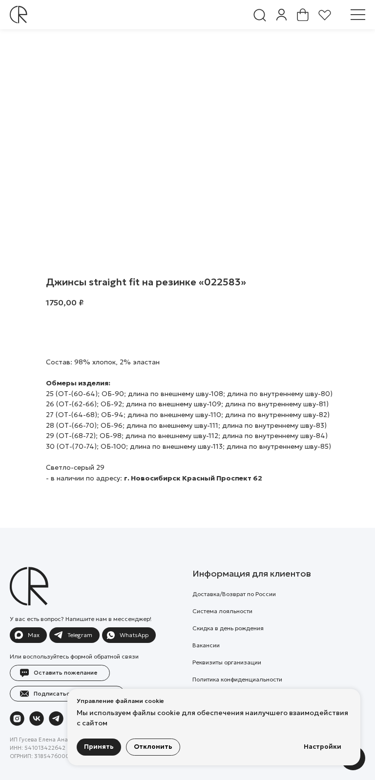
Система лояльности (222, 611)
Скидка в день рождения (228, 628)
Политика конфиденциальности (237, 679)
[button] (358, 14)
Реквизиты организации (226, 662)
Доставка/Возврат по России (234, 594)
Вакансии (206, 645)
